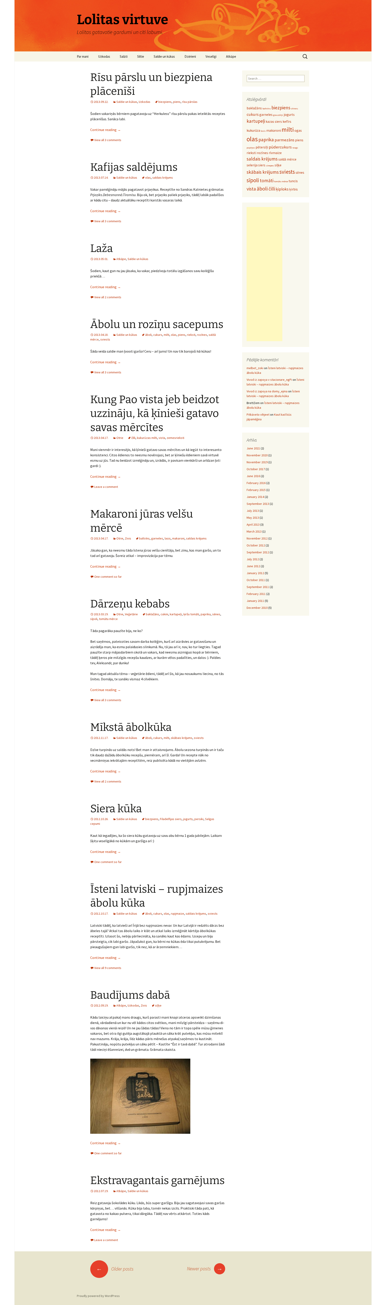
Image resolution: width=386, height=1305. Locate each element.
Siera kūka (116, 808)
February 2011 (256, 594)
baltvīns (144, 538)
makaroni (178, 538)
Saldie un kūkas (164, 56)
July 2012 (253, 559)
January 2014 (255, 497)
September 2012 (258, 552)
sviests (105, 339)
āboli (148, 335)
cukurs (157, 335)
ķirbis (293, 189)
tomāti (266, 181)
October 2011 (256, 580)
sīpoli (93, 619)
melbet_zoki (255, 368)
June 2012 (253, 566)
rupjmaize (177, 914)
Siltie (140, 56)
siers (261, 165)
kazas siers (274, 121)
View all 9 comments (107, 968)
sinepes (270, 165)
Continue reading (105, 129)
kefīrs (287, 121)
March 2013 (254, 531)
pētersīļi (262, 147)
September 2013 (258, 504)
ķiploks (282, 189)
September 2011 (258, 587)
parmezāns (284, 139)
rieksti (191, 335)
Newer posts (204, 1268)
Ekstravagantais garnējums (157, 1180)
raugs (295, 147)
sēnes (216, 614)
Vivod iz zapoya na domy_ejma (267, 391)
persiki (198, 819)
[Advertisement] (264, 274)
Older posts (115, 1269)
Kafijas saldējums (134, 167)
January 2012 (255, 573)
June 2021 (253, 448)
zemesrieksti (175, 438)
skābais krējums (181, 738)
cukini (164, 614)
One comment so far (108, 577)
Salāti (124, 56)
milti (166, 335)
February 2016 (256, 483)
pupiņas (251, 147)
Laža (101, 248)
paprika (206, 614)
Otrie (119, 438)
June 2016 (253, 476)
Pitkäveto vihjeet (258, 414)
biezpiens (165, 102)
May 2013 (253, 518)
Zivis (128, 538)
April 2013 (253, 524)
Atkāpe (231, 56)
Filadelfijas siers (171, 819)
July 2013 (253, 511)
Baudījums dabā (130, 995)
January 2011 (255, 601)
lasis (168, 538)
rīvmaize (275, 153)
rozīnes (202, 335)
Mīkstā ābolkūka (131, 727)
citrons (294, 108)
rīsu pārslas (189, 102)
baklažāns (152, 614)
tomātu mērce (108, 619)
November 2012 (257, 538)
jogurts (188, 819)
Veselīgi (211, 56)
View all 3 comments (107, 140)
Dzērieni (190, 56)
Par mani (82, 56)
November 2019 (257, 462)
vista (162, 438)
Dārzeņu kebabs (130, 603)
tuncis (293, 181)
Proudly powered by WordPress (98, 1296)
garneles (157, 538)
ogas (298, 130)
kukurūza (253, 130)
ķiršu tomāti (191, 614)
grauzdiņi (278, 115)
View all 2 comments (107, 297)
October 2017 (256, 469)
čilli (133, 438)
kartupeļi (176, 614)
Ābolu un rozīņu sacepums (156, 324)
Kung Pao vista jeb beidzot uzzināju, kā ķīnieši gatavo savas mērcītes (154, 413)
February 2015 (256, 490)
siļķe (158, 1005)
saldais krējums (162, 178)
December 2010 (257, 608)
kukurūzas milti (147, 438)
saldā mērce (287, 159)
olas (148, 178)
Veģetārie (131, 614)
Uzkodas (104, 56)
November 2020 (257, 455)
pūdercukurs (280, 147)
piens (176, 102)
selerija (252, 165)
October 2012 (256, 545)
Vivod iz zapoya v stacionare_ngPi (269, 380)
